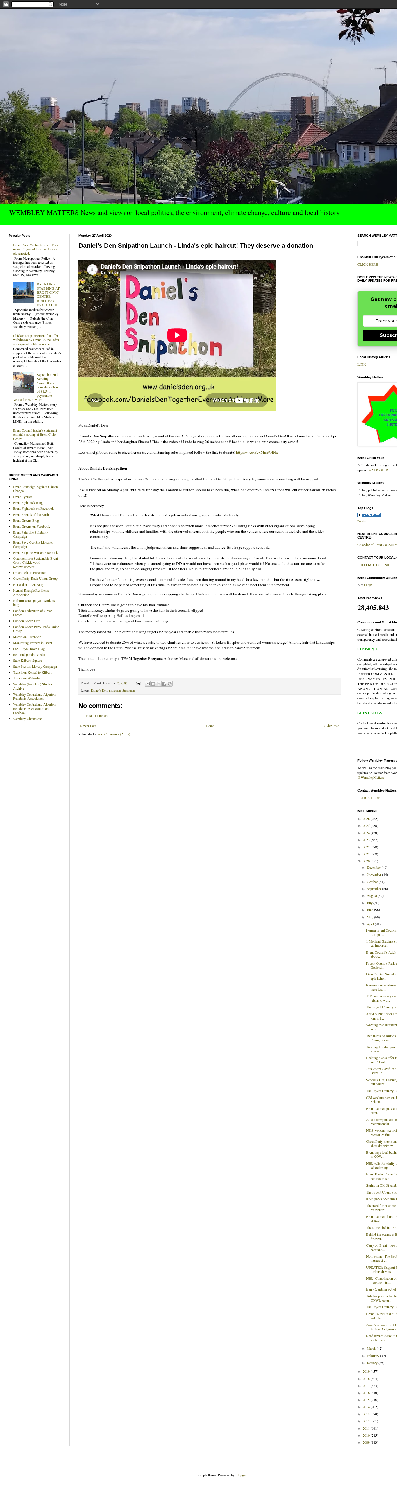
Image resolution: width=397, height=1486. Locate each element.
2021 (367, 854)
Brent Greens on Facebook (31, 526)
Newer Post (88, 725)
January (372, 1362)
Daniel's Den (99, 690)
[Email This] (148, 684)
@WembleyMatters (370, 777)
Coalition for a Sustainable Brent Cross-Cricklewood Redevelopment (35, 562)
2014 (367, 1406)
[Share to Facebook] (164, 684)
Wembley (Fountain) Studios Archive (33, 686)
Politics (361, 521)
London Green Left (26, 620)
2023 (367, 839)
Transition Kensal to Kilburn (32, 672)
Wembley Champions (27, 718)
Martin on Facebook (27, 636)
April (371, 924)
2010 (367, 1435)
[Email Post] (138, 683)
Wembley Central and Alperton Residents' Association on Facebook (34, 708)
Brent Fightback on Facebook (33, 508)
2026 (367, 818)
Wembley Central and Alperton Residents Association (34, 696)
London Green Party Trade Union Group (36, 628)
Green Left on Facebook (30, 572)
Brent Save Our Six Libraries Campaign (33, 544)
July (370, 902)
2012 (367, 1421)
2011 (367, 1428)
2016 (367, 1392)
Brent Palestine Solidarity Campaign (30, 534)
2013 (367, 1414)
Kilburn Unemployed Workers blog (34, 602)
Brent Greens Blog (26, 520)
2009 (367, 1442)
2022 (367, 847)
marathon (115, 690)
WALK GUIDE (379, 470)
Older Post (331, 725)
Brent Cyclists (23, 496)
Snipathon (128, 690)
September (374, 888)
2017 (367, 1385)
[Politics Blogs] (369, 516)
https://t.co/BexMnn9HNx (257, 452)
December (374, 867)
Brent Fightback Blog (28, 502)
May (370, 917)
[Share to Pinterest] (170, 684)
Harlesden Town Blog (28, 584)
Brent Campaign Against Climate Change (35, 488)
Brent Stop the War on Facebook (35, 552)
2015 (367, 1399)
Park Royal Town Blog (29, 648)
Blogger (240, 1475)
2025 (367, 825)
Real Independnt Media (29, 654)
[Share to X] (159, 684)
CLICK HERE (367, 264)
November (374, 874)
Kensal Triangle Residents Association (31, 592)
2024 (367, 832)
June (370, 909)
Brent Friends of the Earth (31, 514)
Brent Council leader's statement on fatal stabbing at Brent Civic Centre (35, 434)
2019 (367, 1371)
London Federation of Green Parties (32, 612)
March (372, 1348)
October (373, 881)
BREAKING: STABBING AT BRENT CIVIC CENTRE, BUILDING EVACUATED (48, 294)
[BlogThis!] (153, 684)
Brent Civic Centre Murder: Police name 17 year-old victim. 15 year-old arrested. (36, 249)
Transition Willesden (27, 678)
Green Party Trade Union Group (35, 578)
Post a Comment (97, 715)
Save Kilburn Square (27, 660)
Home (210, 725)
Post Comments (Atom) (113, 734)
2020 (367, 861)
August (372, 895)
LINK (361, 364)
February (373, 1355)
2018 (367, 1378)
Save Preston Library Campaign (35, 666)
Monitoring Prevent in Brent (32, 642)
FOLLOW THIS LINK (373, 564)
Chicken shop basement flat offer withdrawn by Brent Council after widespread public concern (36, 339)
